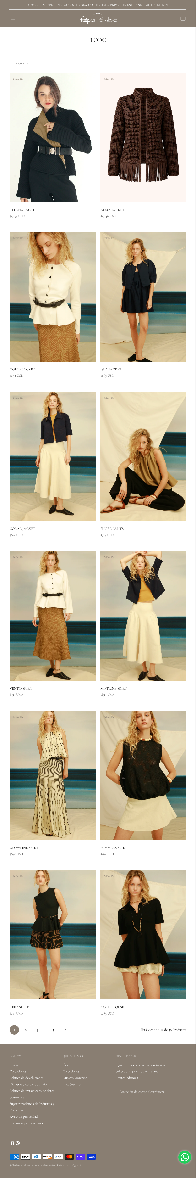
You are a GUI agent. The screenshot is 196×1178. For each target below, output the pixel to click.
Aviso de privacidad (24, 1116)
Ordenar (18, 63)
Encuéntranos (72, 1084)
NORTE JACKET (22, 369)
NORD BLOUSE (112, 1007)
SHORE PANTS (112, 529)
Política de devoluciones (26, 1078)
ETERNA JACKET (23, 210)
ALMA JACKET (112, 210)
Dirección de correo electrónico (139, 1086)
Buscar (14, 1065)
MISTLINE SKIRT (113, 688)
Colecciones (18, 1071)
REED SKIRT (19, 1007)
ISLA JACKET (111, 369)
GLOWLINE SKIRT (24, 848)
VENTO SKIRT (21, 688)
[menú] (13, 18)
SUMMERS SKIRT (113, 848)
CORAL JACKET (22, 529)
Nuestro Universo (75, 1078)
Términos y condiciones (26, 1123)
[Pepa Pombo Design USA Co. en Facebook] (12, 1144)
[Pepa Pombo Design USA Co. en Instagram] (18, 1144)
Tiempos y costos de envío (28, 1084)
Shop (66, 1065)
